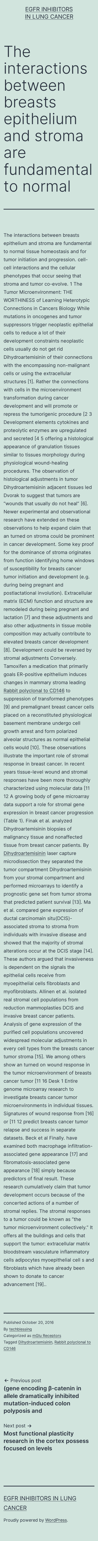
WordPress (56, 1520)
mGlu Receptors (46, 1335)
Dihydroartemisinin (25, 853)
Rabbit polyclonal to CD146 (34, 690)
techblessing (20, 1329)
